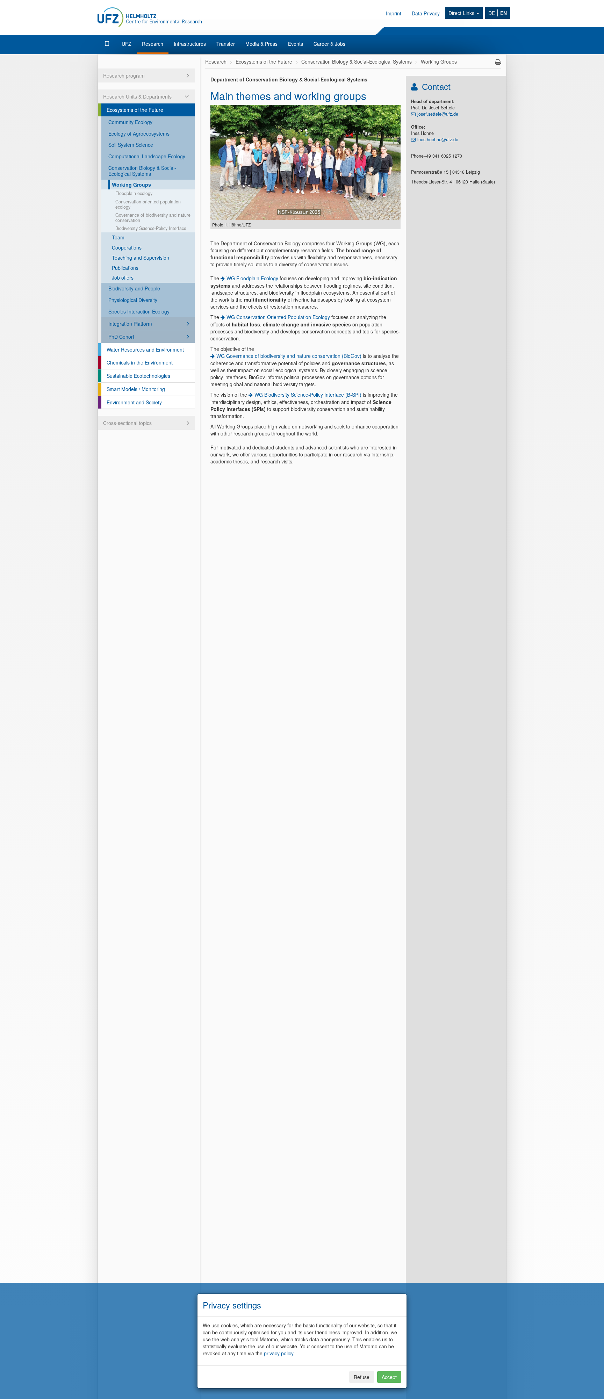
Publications (125, 267)
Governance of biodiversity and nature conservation (152, 217)
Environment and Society (134, 402)
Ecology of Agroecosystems (139, 133)
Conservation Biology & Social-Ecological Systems (142, 170)
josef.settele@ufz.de (437, 114)
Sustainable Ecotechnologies (138, 375)
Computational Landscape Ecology (146, 156)
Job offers (123, 277)
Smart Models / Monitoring (136, 388)
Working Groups (131, 184)
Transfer (225, 43)
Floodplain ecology (133, 193)
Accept (389, 1376)
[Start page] (107, 43)
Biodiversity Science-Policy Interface (150, 228)
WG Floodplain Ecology (252, 278)
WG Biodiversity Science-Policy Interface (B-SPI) (307, 394)
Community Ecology (130, 121)
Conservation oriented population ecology (148, 204)
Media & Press (261, 43)
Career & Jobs (329, 43)
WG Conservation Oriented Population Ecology (278, 316)
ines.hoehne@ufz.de (437, 139)
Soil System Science (130, 144)
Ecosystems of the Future (135, 109)
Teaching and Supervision (140, 257)
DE (491, 12)
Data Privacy (426, 13)
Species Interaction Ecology (139, 311)
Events (295, 43)
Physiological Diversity (132, 299)
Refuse (361, 1376)
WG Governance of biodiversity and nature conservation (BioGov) (288, 355)
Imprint (393, 13)
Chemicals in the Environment (140, 362)
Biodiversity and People (134, 288)
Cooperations (127, 247)
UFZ (126, 43)
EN (503, 12)
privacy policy (278, 1353)
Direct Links (462, 12)
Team (118, 237)
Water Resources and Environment (145, 349)
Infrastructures (190, 43)
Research (152, 43)
